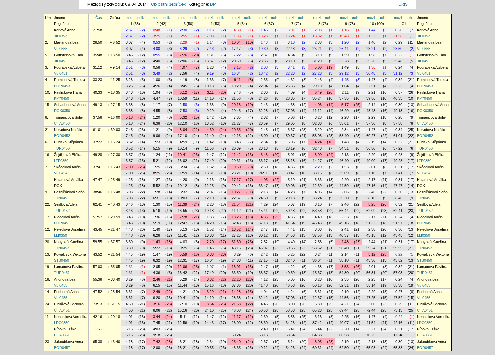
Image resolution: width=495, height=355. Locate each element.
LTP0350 (61, 161)
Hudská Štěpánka (68, 142)
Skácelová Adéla (67, 167)
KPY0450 (61, 98)
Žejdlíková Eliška (67, 155)
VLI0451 (60, 73)
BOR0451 (62, 223)
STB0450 (61, 260)
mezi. (130, 17)
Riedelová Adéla (67, 217)
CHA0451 (62, 310)
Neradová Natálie (68, 130)
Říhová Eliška (65, 329)
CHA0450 (62, 123)
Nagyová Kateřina (68, 242)
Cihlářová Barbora (69, 304)
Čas (98, 17)
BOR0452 (62, 136)
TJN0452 (61, 248)
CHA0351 (62, 335)
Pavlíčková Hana (68, 92)
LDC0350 (61, 323)
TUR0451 (62, 273)
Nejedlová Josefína (69, 229)
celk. (141, 17)
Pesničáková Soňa (69, 192)
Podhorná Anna (66, 292)
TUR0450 (62, 148)
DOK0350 (62, 111)
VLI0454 (60, 173)
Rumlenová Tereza (69, 80)
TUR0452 (62, 210)
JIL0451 (60, 61)
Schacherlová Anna (70, 105)
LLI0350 (60, 235)
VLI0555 (60, 48)
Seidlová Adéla (65, 204)
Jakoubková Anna (68, 342)
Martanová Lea (66, 42)
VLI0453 (60, 285)
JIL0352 (60, 36)
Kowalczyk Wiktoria (70, 254)
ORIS (403, 4)
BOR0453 (62, 86)
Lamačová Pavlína (69, 267)
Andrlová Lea (64, 279)
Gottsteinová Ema (68, 55)
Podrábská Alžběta (69, 67)
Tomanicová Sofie (68, 117)
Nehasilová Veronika (70, 317)
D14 (213, 4)
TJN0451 (61, 198)
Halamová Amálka (68, 180)
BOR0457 (62, 348)
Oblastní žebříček (168, 4)
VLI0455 (60, 298)
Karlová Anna (64, 30)
